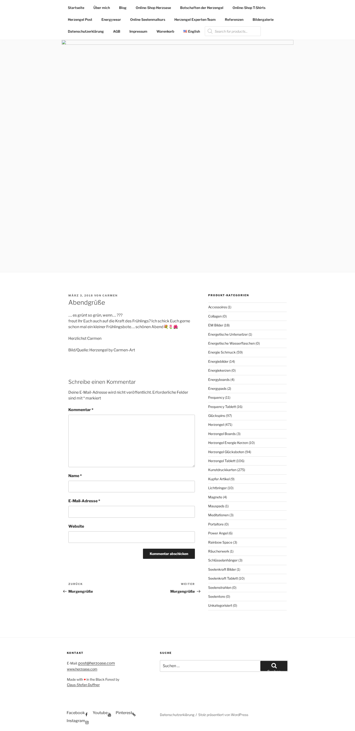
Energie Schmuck (222, 352)
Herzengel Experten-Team (195, 19)
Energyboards (219, 379)
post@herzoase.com (96, 663)
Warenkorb (165, 31)
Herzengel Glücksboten (226, 452)
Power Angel (218, 533)
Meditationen (218, 515)
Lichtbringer (217, 488)
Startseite (76, 8)
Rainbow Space (220, 542)
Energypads (217, 388)
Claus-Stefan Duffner (83, 685)
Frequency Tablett (222, 407)
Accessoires (217, 307)
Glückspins (216, 415)
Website (76, 526)
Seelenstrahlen (219, 587)
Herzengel (216, 424)
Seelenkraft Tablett (223, 578)
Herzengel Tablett (221, 461)
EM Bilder (215, 325)
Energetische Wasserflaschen (231, 343)
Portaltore (216, 524)
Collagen (215, 316)
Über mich (101, 8)
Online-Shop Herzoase (153, 8)
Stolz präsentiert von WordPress (223, 715)
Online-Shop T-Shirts (249, 8)
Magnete (215, 497)
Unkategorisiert (220, 605)
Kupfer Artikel (219, 479)
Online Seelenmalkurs (147, 19)
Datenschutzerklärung (86, 31)
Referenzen (234, 19)
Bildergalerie (263, 19)
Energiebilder (218, 361)
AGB (116, 31)
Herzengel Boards (222, 434)
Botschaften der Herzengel (201, 8)
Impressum (138, 31)
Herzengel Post (80, 19)
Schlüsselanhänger (223, 560)
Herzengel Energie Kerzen (228, 443)
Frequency (216, 397)
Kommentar (80, 409)
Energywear (111, 19)
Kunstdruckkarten (222, 470)
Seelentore (216, 596)
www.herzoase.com (82, 669)
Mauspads (216, 506)
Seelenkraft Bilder (222, 569)
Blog (123, 8)
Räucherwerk (218, 551)
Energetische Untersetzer (228, 334)
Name (75, 475)
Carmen (110, 295)
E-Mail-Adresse (84, 501)
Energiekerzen (219, 370)
